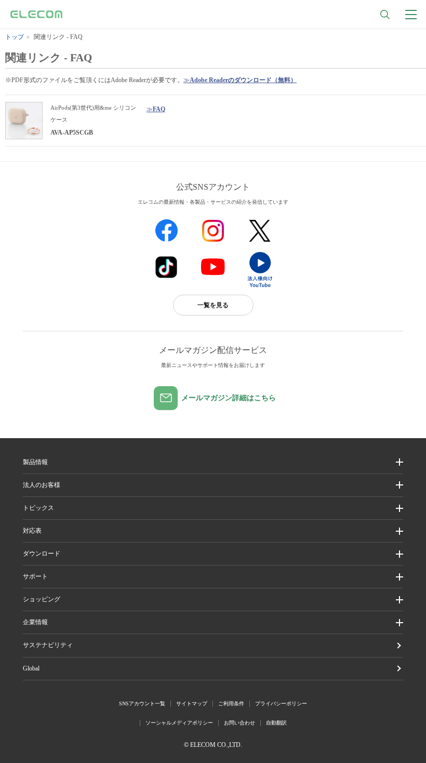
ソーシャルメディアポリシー (179, 723)
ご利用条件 (231, 703)
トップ (14, 37)
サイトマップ (191, 703)
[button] (213, 508)
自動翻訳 (276, 723)
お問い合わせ (239, 723)
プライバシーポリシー (281, 703)
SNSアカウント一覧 (142, 703)
